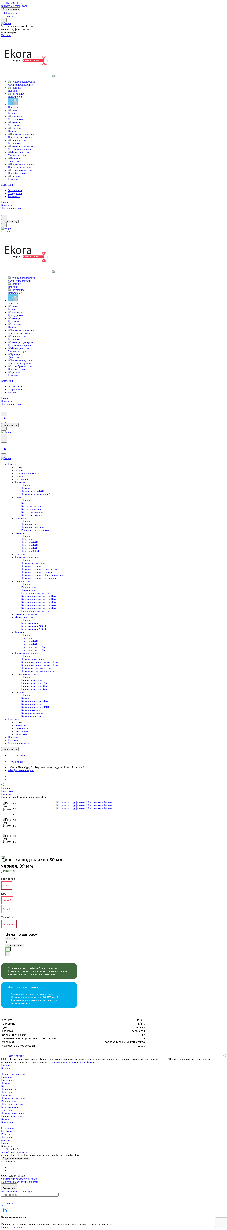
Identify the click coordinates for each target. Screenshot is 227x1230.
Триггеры (6, 1110)
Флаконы (6, 1083)
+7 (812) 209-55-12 (11, 2)
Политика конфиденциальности (19, 1181)
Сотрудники (15, 193)
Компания (7, 1122)
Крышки (6, 1119)
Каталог (5, 1068)
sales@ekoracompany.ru (14, 5)
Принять (6, 1065)
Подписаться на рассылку (16, 1158)
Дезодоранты (8, 1089)
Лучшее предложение (13, 1074)
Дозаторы (6, 1092)
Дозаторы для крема (12, 1104)
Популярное (8, 1080)
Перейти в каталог (11, 1227)
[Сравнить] (7, 953)
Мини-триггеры (10, 1107)
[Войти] (2, 444)
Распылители (8, 1101)
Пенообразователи (11, 1116)
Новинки (6, 1077)
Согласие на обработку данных (19, 1178)
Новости (6, 1143)
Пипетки (6, 1095)
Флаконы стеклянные (13, 1098)
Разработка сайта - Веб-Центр (18, 1191)
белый (6, 909)
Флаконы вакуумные (13, 1113)
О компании (15, 190)
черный (7, 900)
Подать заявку (10, 221)
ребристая (9, 924)
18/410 (6, 885)
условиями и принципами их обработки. (71, 1062)
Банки (4, 1086)
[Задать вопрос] (8, 949)
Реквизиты (14, 196)
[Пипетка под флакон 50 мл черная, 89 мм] (84, 802)
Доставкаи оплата (6, 1138)
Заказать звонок (11, 9)
